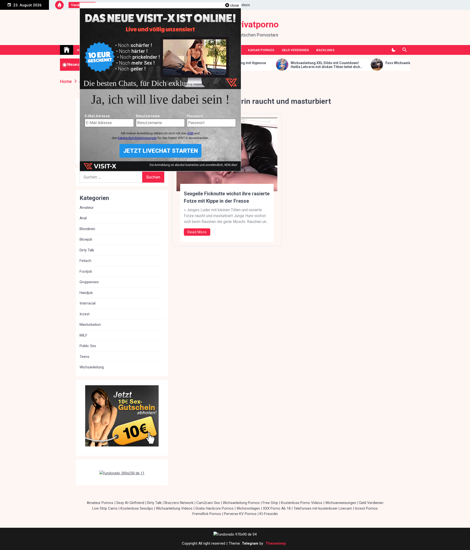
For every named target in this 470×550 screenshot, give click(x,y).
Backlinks (325, 50)
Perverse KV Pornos (240, 514)
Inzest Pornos (366, 508)
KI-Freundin (268, 514)
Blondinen (87, 229)
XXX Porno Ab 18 (277, 508)
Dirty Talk (87, 250)
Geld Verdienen (295, 50)
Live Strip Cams (105, 508)
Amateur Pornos (100, 503)
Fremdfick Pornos (206, 514)
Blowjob (86, 239)
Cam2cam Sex (208, 503)
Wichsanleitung (92, 367)
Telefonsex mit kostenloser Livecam (323, 508)
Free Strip (270, 503)
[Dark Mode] (393, 50)
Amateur (87, 207)
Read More (197, 232)
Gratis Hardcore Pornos (214, 508)
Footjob (86, 271)
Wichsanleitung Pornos (241, 503)
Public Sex (88, 346)
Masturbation (90, 324)
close (234, 5)
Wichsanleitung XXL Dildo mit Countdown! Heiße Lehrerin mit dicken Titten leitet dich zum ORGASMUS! (296, 65)
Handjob (86, 293)
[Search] (404, 50)
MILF (83, 335)
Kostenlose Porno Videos (301, 503)
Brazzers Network (178, 503)
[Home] (66, 50)
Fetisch (85, 260)
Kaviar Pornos (261, 50)
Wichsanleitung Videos (174, 508)
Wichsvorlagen (248, 508)
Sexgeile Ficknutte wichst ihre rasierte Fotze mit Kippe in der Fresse (227, 197)
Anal (83, 218)
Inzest (85, 314)
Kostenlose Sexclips (136, 508)
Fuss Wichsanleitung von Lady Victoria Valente (394, 63)
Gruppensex (89, 282)
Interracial (87, 303)
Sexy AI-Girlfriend (130, 503)
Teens (84, 356)
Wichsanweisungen (340, 503)
